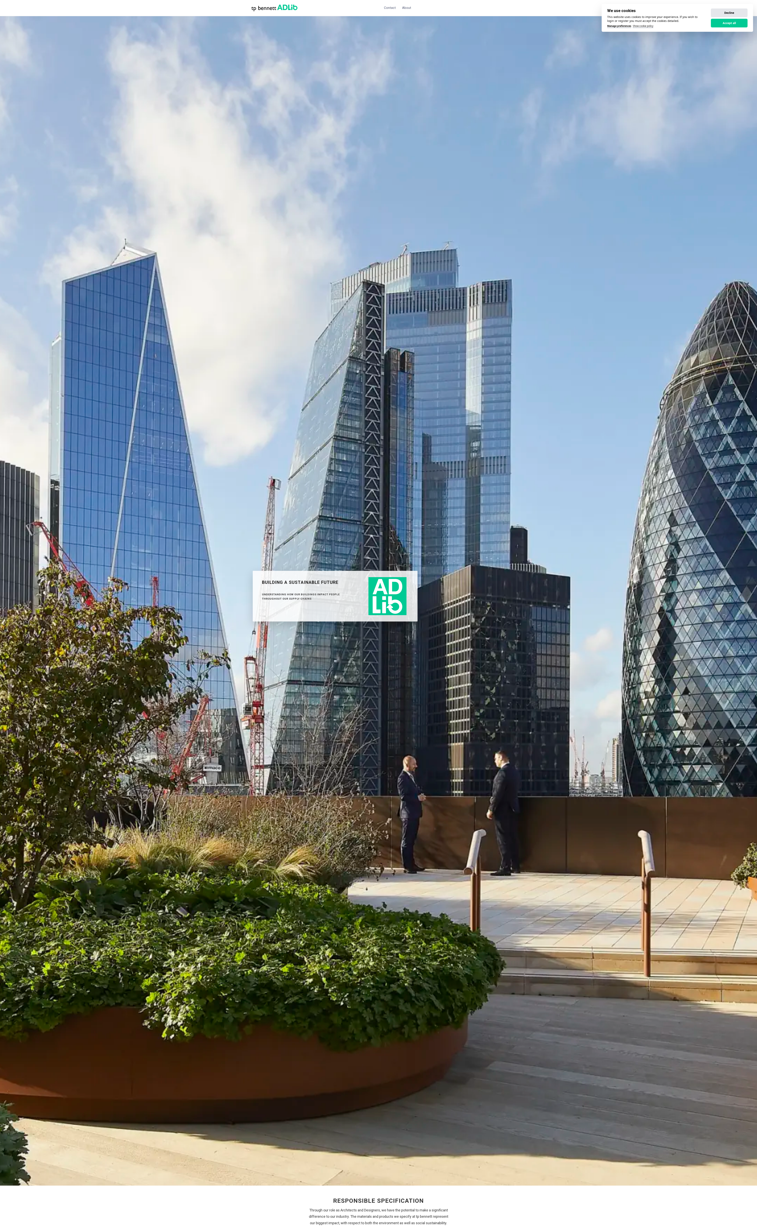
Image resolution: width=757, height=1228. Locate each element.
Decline (729, 13)
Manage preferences (619, 26)
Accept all (729, 23)
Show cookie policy (643, 26)
